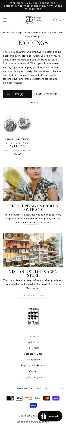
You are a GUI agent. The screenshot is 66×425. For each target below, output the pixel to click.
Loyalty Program (33, 377)
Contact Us (33, 342)
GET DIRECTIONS (33, 296)
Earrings (17, 32)
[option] (33, 6)
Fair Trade (33, 348)
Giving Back (33, 359)
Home (6, 32)
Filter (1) (17, 94)
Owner (33, 371)
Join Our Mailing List (33, 388)
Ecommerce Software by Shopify (33, 422)
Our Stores (33, 336)
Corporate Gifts (33, 353)
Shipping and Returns (33, 365)
